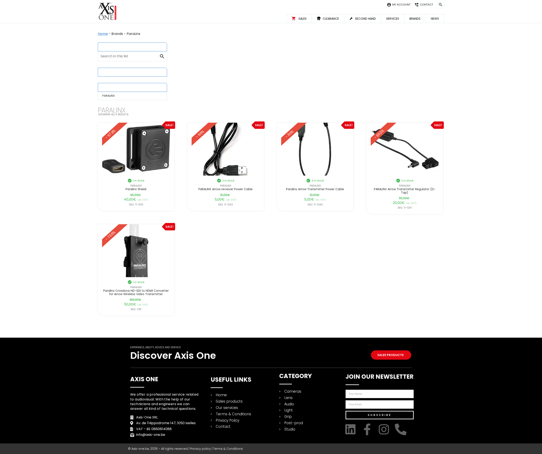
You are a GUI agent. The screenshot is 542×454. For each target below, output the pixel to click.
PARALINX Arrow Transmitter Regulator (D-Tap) (405, 191)
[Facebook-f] (368, 429)
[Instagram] (385, 429)
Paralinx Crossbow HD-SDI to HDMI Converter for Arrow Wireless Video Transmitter (136, 292)
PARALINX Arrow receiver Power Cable (225, 189)
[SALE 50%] (225, 149)
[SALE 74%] (136, 250)
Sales (303, 19)
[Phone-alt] (401, 429)
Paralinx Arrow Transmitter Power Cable (315, 189)
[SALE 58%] (136, 149)
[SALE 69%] (404, 149)
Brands (414, 19)
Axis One (144, 379)
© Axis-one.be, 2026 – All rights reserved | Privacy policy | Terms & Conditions (185, 449)
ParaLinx (136, 185)
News (435, 19)
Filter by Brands (115, 87)
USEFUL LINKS (231, 380)
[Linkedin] (351, 429)
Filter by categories (118, 72)
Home (103, 33)
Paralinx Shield (136, 189)
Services (392, 19)
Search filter (113, 47)
